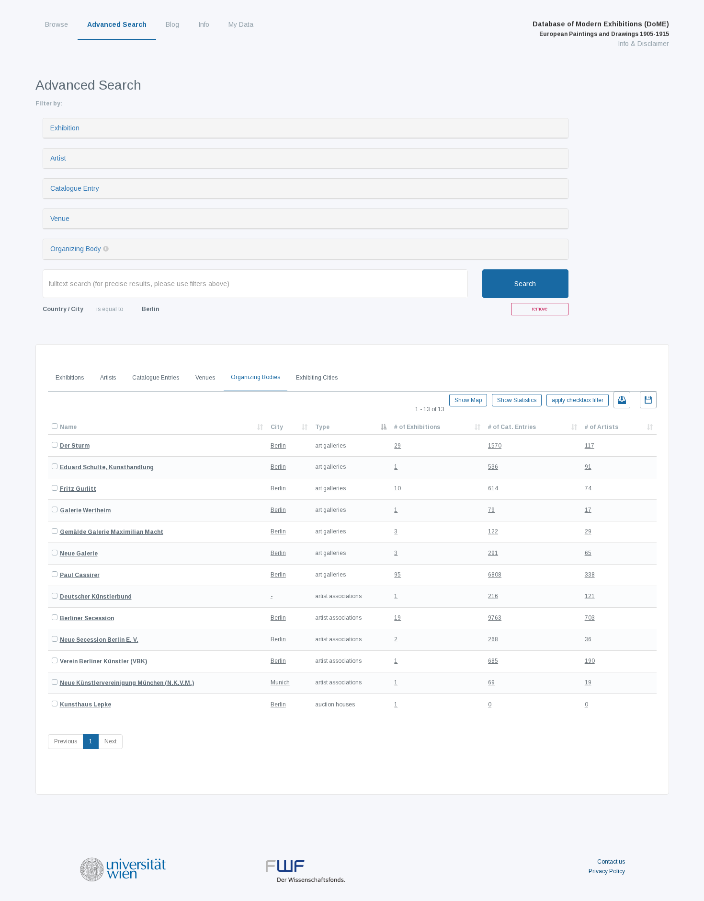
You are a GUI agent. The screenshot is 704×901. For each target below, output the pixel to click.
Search (525, 284)
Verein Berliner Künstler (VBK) (103, 661)
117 (589, 445)
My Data (240, 24)
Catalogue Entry (74, 188)
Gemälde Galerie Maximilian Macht (111, 532)
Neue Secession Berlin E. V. (99, 639)
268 (493, 639)
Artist (58, 158)
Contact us (611, 861)
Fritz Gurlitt (78, 488)
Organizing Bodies (255, 377)
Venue (59, 218)
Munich (280, 682)
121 (590, 596)
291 (493, 553)
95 (397, 574)
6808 (494, 574)
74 (588, 488)
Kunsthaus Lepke (85, 704)
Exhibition (64, 128)
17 (588, 510)
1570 (494, 445)
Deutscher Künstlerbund (96, 596)
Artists (108, 377)
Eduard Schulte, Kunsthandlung (107, 467)
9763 (494, 617)
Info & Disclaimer (643, 43)
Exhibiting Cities (317, 377)
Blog (172, 24)
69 (491, 682)
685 (493, 661)
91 (588, 466)
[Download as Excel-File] (622, 400)
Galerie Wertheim (85, 510)
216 (493, 596)
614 (493, 488)
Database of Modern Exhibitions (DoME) (601, 28)
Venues (205, 377)
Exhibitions (70, 377)
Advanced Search (117, 24)
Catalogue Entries (155, 377)
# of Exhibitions (417, 427)
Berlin (278, 445)
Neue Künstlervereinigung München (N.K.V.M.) (127, 683)
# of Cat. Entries (512, 427)
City (277, 427)
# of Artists (601, 427)
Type (322, 427)
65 (588, 553)
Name (68, 427)
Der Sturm (75, 445)
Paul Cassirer (80, 575)
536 (493, 466)
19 (397, 617)
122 (493, 531)
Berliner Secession (87, 618)
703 (590, 617)
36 (588, 639)
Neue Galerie (79, 553)
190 (590, 661)
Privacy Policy (607, 871)
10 (397, 488)
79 (491, 510)
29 (397, 445)
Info (203, 24)
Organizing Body (75, 249)
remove (539, 309)
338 (590, 574)
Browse (56, 24)
